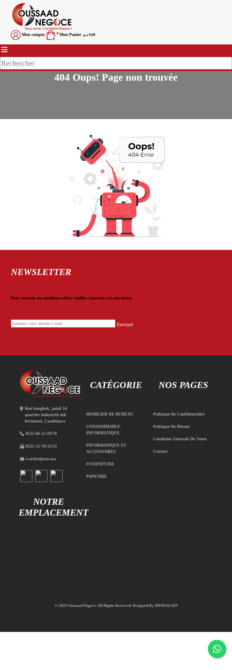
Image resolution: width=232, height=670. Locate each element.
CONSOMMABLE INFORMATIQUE (103, 429)
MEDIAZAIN (166, 605)
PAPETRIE (96, 476)
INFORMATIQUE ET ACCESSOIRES (106, 448)
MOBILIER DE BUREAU (109, 414)
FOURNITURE (100, 464)
